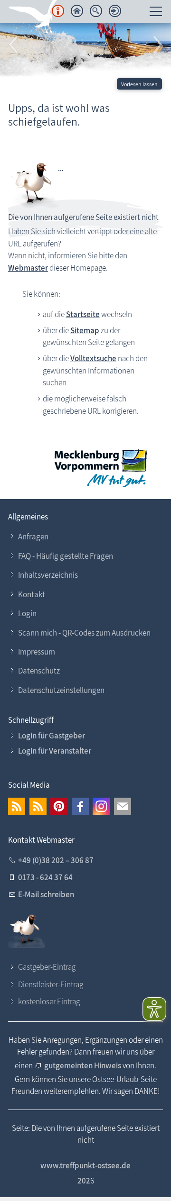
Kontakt (31, 594)
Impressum (36, 651)
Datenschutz (39, 670)
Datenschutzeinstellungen (61, 690)
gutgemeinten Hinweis (83, 1065)
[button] (14, 45)
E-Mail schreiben (46, 894)
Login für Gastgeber (51, 735)
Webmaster (28, 268)
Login (27, 613)
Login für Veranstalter (54, 751)
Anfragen (33, 536)
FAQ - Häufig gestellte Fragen (65, 556)
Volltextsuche (93, 358)
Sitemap (84, 330)
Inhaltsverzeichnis (48, 575)
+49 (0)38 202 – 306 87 (56, 860)
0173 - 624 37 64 (45, 877)
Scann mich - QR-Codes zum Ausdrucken (84, 633)
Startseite (83, 314)
